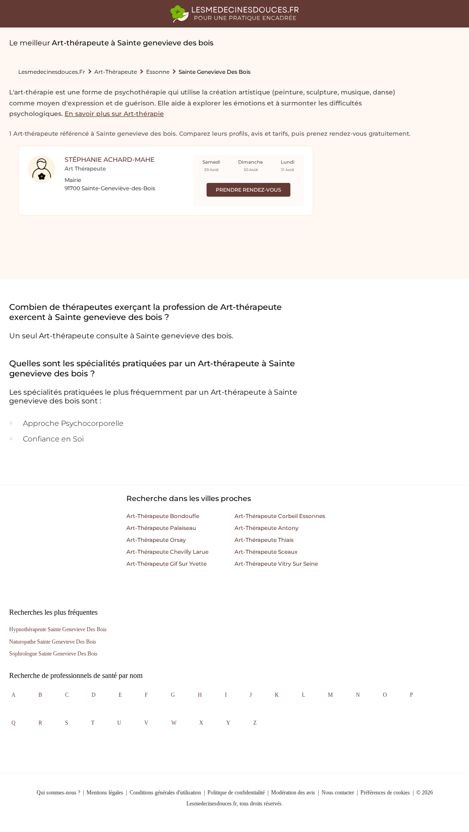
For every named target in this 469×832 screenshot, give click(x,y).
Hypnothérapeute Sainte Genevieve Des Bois (58, 629)
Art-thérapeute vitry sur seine (276, 563)
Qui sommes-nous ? (58, 792)
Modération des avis (293, 792)
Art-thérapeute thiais (264, 539)
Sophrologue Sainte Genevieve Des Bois (53, 653)
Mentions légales (105, 792)
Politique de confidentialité (236, 792)
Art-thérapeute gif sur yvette (166, 563)
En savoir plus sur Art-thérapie (114, 114)
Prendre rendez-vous (248, 190)
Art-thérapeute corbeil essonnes (279, 515)
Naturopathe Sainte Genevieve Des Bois (52, 642)
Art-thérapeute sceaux (266, 551)
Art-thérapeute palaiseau (161, 527)
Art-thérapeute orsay (156, 539)
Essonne (157, 71)
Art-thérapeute (115, 71)
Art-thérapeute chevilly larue (167, 551)
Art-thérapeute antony (266, 527)
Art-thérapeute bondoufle (162, 515)
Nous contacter (338, 792)
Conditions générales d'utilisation (165, 792)
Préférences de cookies (385, 792)
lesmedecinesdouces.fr (51, 71)
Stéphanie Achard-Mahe (109, 159)
